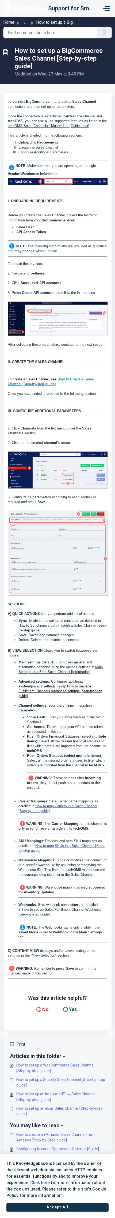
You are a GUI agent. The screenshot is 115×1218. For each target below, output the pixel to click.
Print (20, 1044)
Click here (40, 1182)
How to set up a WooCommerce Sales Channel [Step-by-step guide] (55, 1068)
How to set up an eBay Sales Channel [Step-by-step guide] (59, 1111)
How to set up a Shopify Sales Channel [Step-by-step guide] (60, 1082)
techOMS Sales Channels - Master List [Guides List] (48, 126)
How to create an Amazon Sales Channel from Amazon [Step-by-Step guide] (55, 1137)
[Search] (104, 32)
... (25, 22)
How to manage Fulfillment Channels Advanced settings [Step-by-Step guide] (60, 691)
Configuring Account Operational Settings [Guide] (57, 1149)
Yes (73, 1009)
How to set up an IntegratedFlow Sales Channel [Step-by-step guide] (55, 1097)
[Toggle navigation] (106, 8)
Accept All (57, 1207)
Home (8, 22)
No (45, 1009)
